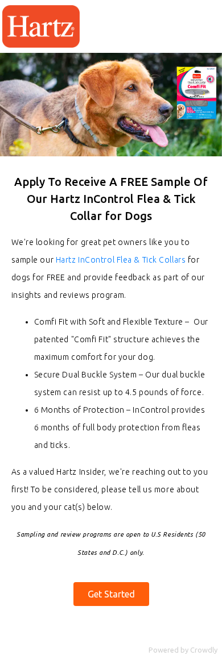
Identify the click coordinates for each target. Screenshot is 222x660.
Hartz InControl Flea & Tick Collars (121, 259)
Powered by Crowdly (183, 650)
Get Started (111, 594)
